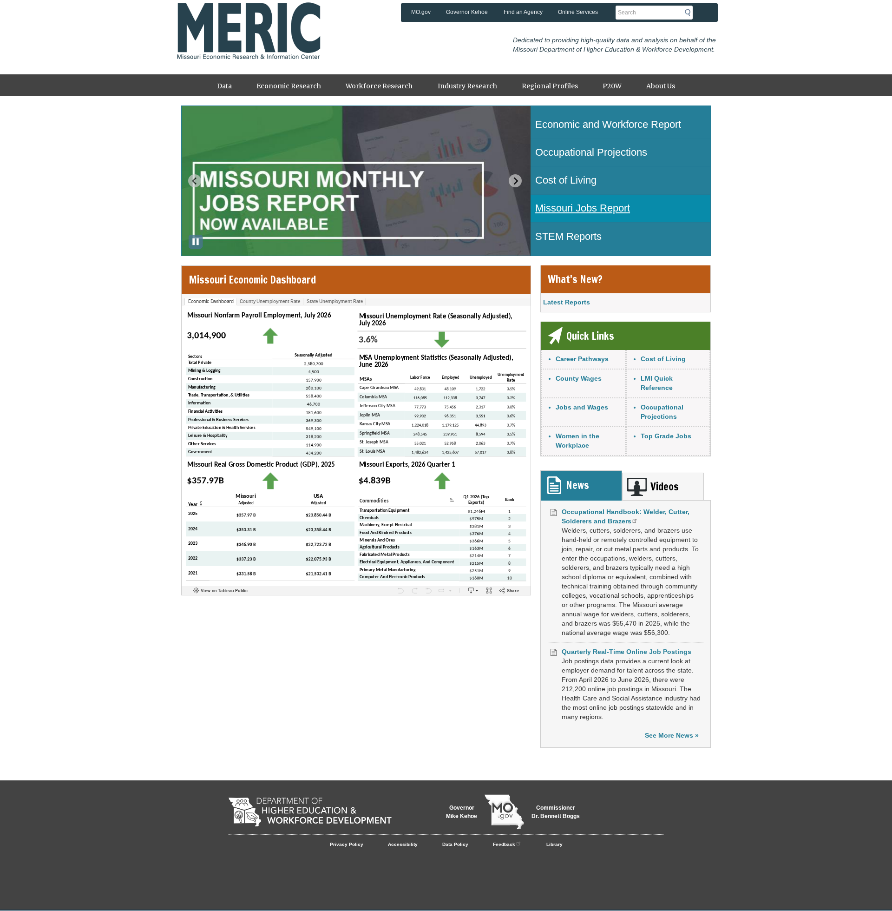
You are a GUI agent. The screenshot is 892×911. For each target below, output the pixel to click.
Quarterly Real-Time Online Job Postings (626, 651)
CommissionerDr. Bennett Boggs (555, 812)
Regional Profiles (550, 86)
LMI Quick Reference (657, 383)
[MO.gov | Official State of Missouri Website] (504, 812)
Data (224, 86)
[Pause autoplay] (196, 242)
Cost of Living (663, 359)
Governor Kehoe (467, 12)
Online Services (578, 12)
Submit (690, 12)
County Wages (579, 378)
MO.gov (421, 12)
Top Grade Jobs (666, 436)
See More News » (672, 735)
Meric (248, 16)
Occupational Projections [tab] (591, 152)
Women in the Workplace (577, 440)
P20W (612, 86)
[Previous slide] (194, 180)
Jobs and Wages (582, 407)
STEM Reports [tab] (568, 236)
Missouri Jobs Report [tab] (582, 208)
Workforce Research (379, 86)
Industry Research (467, 86)
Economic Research (288, 86)
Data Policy (455, 844)
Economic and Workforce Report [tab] (608, 124)
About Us (660, 86)
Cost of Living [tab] (566, 180)
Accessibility (403, 844)
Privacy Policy (346, 844)
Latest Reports (566, 302)
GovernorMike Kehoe (461, 812)
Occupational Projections (662, 411)
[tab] (581, 485)
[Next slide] (515, 180)
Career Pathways (582, 359)
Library (554, 844)
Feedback (504, 844)
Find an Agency (523, 12)
